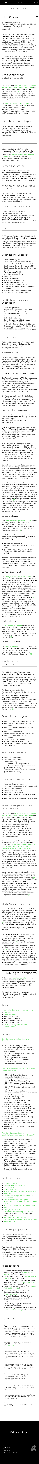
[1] (18, 91)
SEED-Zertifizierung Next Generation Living (19, 1205)
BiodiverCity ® (9, 1187)
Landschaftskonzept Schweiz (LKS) (18, 521)
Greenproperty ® (10, 1189)
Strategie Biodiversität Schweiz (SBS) (18, 577)
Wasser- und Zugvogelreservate (15, 1025)
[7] (31, 654)
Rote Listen (8, 1012)
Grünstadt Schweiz (11, 1183)
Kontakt (5, 1449)
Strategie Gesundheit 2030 (14, 647)
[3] (14, 500)
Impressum (6, 1450)
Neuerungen (6, 1447)
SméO (6, 1208)
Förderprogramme (10, 1294)
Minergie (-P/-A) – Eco (12, 1210)
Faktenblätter (19, 1432)
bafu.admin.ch (9, 1345)
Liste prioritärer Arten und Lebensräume (18, 1010)
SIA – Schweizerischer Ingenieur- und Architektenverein (15, 1040)
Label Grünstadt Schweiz (27, 1282)
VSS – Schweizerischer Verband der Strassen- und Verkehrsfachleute (18, 1069)
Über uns (6, 1446)
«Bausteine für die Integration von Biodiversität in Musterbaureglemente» (19, 87)
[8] (17, 942)
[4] (20, 530)
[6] (11, 637)
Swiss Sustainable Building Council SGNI (18, 1212)
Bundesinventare (10, 1014)
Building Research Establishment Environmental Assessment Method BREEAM (20, 1219)
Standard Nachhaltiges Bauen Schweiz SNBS (20, 1191)
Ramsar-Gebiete (9, 1027)
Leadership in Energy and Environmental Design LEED (18, 1197)
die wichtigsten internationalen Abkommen (18, 156)
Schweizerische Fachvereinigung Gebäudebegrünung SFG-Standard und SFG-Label (20, 1202)
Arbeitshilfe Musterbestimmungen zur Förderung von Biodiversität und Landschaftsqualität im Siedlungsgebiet (18, 847)
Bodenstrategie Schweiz (13, 626)
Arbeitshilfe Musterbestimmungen (17, 104)
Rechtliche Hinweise (10, 1452)
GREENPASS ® (9, 1222)
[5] (16, 607)
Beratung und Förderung (13, 1310)
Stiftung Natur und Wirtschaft (14, 1185)
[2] (25, 105)
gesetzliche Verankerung (20, 978)
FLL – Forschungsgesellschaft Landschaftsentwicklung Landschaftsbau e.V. (18, 1134)
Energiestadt (8, 1194)
